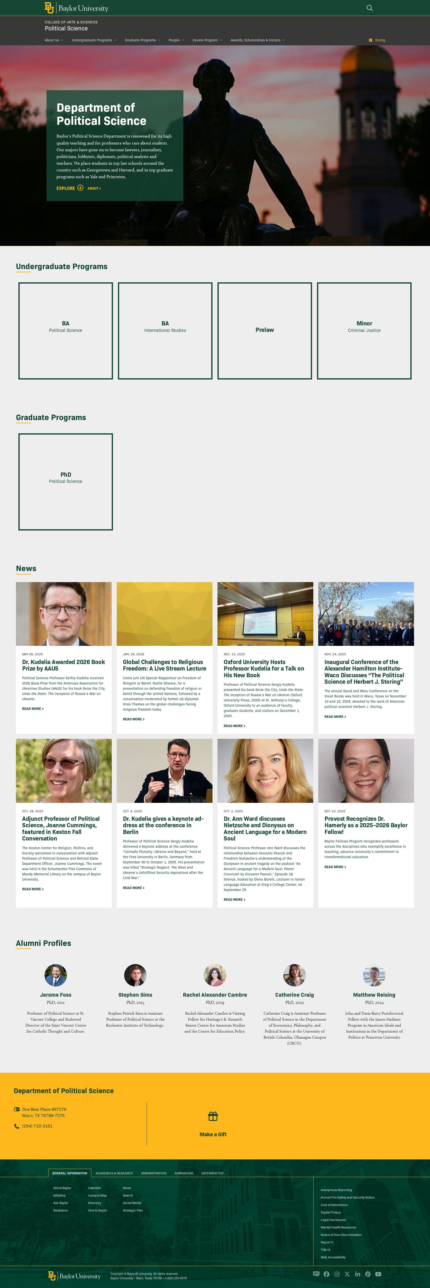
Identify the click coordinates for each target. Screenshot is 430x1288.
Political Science (66, 28)
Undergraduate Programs (92, 39)
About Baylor (62, 1187)
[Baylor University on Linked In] (357, 1276)
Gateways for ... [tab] (214, 1173)
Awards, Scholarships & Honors (255, 39)
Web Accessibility (333, 1257)
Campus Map (97, 1195)
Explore (65, 188)
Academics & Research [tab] (114, 1173)
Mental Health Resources (338, 1227)
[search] (370, 8)
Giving (380, 39)
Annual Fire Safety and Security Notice (348, 1197)
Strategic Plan (133, 1210)
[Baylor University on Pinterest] (367, 1276)
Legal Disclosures (333, 1219)
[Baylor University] (75, 8)
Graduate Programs (140, 39)
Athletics (59, 1195)
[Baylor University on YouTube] (377, 1276)
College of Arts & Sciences (71, 21)
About (93, 188)
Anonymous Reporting (336, 1189)
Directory (94, 1202)
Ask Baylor (60, 1202)
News (127, 1187)
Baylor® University (139, 1273)
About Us (52, 39)
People (174, 39)
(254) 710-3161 (37, 1126)
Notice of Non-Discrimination (341, 1234)
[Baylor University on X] (346, 1276)
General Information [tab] (69, 1173)
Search (128, 1195)
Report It (327, 1242)
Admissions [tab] (184, 1173)
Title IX (325, 1249)
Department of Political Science (64, 1090)
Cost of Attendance (334, 1204)
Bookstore (60, 1210)
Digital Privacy (331, 1212)
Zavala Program (205, 39)
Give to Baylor (97, 1210)
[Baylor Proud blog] (315, 1276)
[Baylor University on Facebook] (326, 1276)
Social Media (132, 1202)
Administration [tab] (153, 1173)
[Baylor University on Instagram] (336, 1276)
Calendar (94, 1187)
